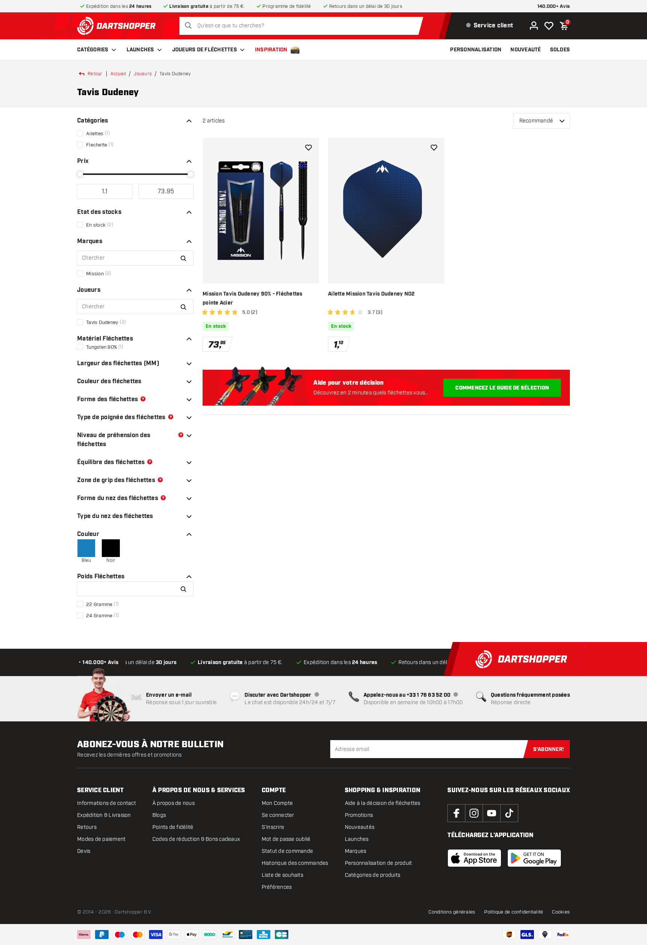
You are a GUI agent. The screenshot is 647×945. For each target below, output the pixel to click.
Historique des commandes (295, 863)
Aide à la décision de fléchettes (382, 803)
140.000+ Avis (553, 6)
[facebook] (456, 813)
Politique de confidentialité (513, 912)
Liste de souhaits (282, 875)
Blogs (159, 815)
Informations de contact (106, 803)
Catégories (93, 49)
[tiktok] (509, 813)
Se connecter (278, 815)
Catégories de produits (373, 875)
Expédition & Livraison (104, 815)
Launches (140, 49)
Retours (87, 827)
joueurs (143, 73)
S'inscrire (273, 827)
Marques (356, 851)
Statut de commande (287, 851)
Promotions (359, 815)
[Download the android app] (534, 858)
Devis (83, 851)
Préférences (277, 887)
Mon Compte (277, 803)
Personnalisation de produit (378, 863)
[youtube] (492, 813)
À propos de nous (173, 803)
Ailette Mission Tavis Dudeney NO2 (371, 294)
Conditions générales (451, 912)
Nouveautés (360, 827)
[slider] (80, 174)
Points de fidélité (173, 827)
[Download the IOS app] (474, 858)
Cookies (561, 912)
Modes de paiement (101, 839)
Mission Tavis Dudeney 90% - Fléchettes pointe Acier (253, 298)
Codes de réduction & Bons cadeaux (196, 839)
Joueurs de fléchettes (204, 49)
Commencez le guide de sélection (502, 388)
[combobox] (303, 26)
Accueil (118, 73)
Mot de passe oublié (286, 839)
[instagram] (474, 813)
